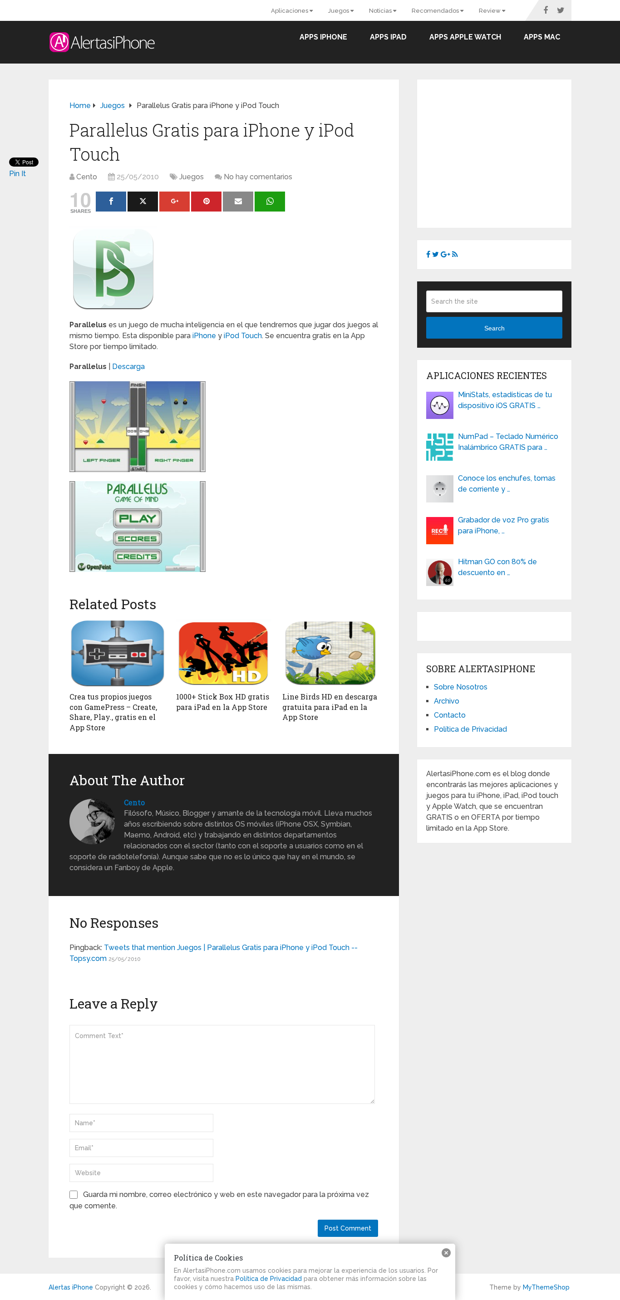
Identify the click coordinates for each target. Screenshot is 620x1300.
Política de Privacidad (470, 729)
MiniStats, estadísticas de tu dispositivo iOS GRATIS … (505, 400)
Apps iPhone (323, 37)
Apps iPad (388, 37)
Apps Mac (542, 37)
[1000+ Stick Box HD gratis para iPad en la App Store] (224, 653)
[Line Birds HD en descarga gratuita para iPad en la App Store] (330, 653)
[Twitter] (143, 202)
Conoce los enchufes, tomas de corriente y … (507, 483)
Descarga (128, 366)
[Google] (174, 202)
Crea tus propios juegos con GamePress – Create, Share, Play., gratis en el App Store (113, 712)
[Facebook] (111, 202)
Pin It (17, 173)
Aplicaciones (290, 10)
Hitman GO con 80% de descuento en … (497, 567)
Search (494, 328)
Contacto (450, 715)
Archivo (446, 701)
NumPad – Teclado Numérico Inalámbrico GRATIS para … (508, 442)
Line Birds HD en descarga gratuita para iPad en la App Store (329, 707)
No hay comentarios (258, 176)
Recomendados (436, 10)
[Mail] (238, 202)
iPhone (204, 335)
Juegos (339, 10)
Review (490, 10)
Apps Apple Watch (465, 37)
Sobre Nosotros (460, 687)
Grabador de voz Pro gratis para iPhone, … (503, 525)
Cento (86, 176)
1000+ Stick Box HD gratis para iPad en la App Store (222, 701)
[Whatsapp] (270, 202)
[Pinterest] (206, 202)
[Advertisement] (502, 152)
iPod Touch (243, 335)
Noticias (381, 10)
